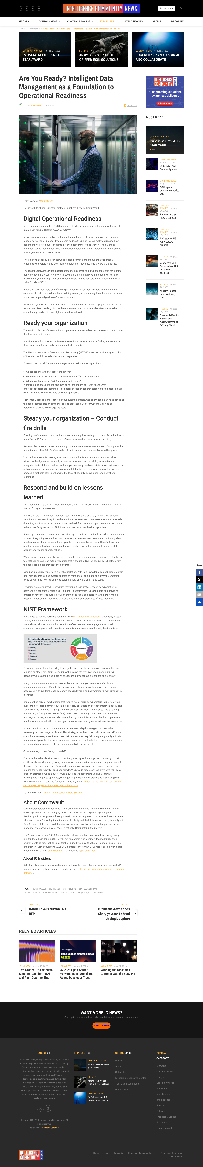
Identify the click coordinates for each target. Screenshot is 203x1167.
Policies (160, 1111)
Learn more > (49, 1098)
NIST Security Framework (86, 616)
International (163, 1100)
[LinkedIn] (199, 587)
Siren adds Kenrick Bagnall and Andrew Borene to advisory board (169, 320)
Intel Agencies (133, 21)
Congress (161, 1077)
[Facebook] (199, 572)
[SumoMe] (199, 602)
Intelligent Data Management (42, 892)
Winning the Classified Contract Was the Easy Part (118, 972)
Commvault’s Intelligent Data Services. (63, 792)
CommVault (46, 201)
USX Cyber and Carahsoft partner (168, 167)
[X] (199, 580)
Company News (48, 21)
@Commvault (88, 850)
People (157, 21)
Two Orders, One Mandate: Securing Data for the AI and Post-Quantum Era (36, 974)
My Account (166, 8)
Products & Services (167, 1117)
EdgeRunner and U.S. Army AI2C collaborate (158, 57)
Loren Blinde (35, 105)
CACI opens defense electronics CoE (169, 190)
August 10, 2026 (40, 966)
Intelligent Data (89, 888)
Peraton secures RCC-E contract (168, 216)
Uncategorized (164, 1128)
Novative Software (50, 1127)
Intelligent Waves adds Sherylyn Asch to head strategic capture (114, 914)
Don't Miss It (35, 904)
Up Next (125, 904)
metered (99, 892)
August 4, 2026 (80, 966)
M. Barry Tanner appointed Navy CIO (168, 294)
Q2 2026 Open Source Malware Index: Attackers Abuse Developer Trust (76, 974)
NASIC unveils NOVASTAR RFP (47, 911)
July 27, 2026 (120, 966)
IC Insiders (107, 21)
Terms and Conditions (127, 1084)
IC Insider (55, 888)
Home (22, 28)
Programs (178, 21)
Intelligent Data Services (76, 892)
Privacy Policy (122, 1089)
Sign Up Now (101, 1025)
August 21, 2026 (52, 50)
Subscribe (120, 1072)
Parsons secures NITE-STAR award (42, 57)
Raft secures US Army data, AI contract (168, 242)
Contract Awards (79, 21)
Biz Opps (23, 21)
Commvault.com (56, 850)
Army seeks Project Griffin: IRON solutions (98, 57)
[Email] (199, 594)
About (118, 1066)
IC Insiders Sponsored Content (131, 1078)
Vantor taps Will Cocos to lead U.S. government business (169, 268)
